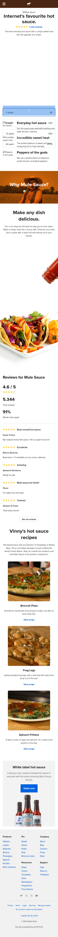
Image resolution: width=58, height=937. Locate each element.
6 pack (29, 123)
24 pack (29, 144)
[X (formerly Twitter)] (26, 895)
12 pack (29, 133)
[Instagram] (31, 895)
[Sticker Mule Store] (21, 895)
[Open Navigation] (4, 4)
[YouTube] (36, 895)
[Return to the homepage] (29, 4)
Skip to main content (2, 2)
